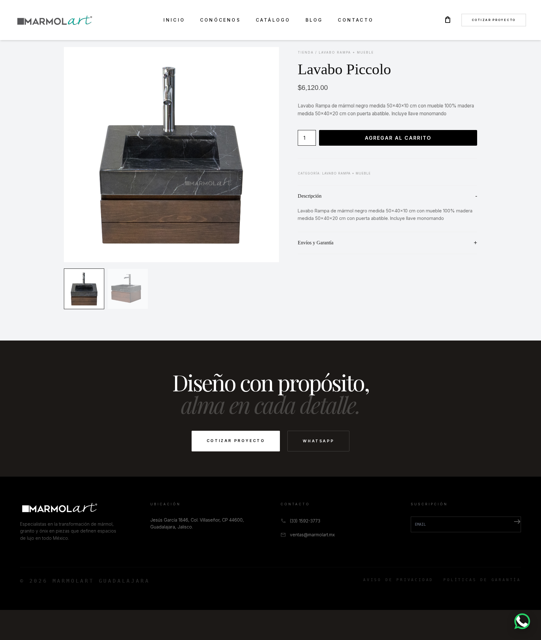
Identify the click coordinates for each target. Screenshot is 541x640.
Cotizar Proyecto (494, 20)
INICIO (174, 20)
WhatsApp (318, 441)
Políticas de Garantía (482, 580)
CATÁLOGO (273, 20)
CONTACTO (356, 20)
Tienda (306, 52)
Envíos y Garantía (315, 242)
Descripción (310, 196)
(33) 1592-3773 (305, 520)
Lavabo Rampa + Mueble (346, 52)
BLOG (314, 20)
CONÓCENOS (220, 20)
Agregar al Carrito (398, 138)
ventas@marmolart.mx (312, 534)
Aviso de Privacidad (398, 580)
